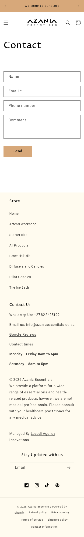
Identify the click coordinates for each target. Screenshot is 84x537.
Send (18, 151)
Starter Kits (18, 235)
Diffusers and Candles (26, 266)
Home (13, 213)
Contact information (44, 526)
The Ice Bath (19, 287)
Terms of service (32, 519)
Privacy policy (60, 512)
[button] (6, 23)
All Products (18, 245)
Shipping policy (58, 519)
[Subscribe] (68, 467)
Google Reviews (22, 334)
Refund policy (38, 512)
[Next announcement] (79, 6)
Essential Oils (19, 256)
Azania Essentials (39, 506)
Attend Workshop (23, 224)
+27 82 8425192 (47, 315)
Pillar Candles (20, 277)
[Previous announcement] (5, 6)
